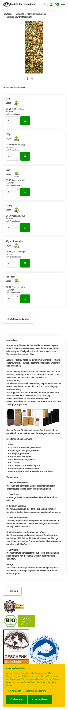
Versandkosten (15, 114)
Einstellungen (14, 691)
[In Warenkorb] (25, 120)
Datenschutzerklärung (35, 691)
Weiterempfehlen (19, 319)
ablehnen (17, 699)
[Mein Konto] (51, 4)
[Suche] (46, 4)
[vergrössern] (34, 47)
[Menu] (64, 4)
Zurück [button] (13, 591)
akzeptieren (41, 699)
